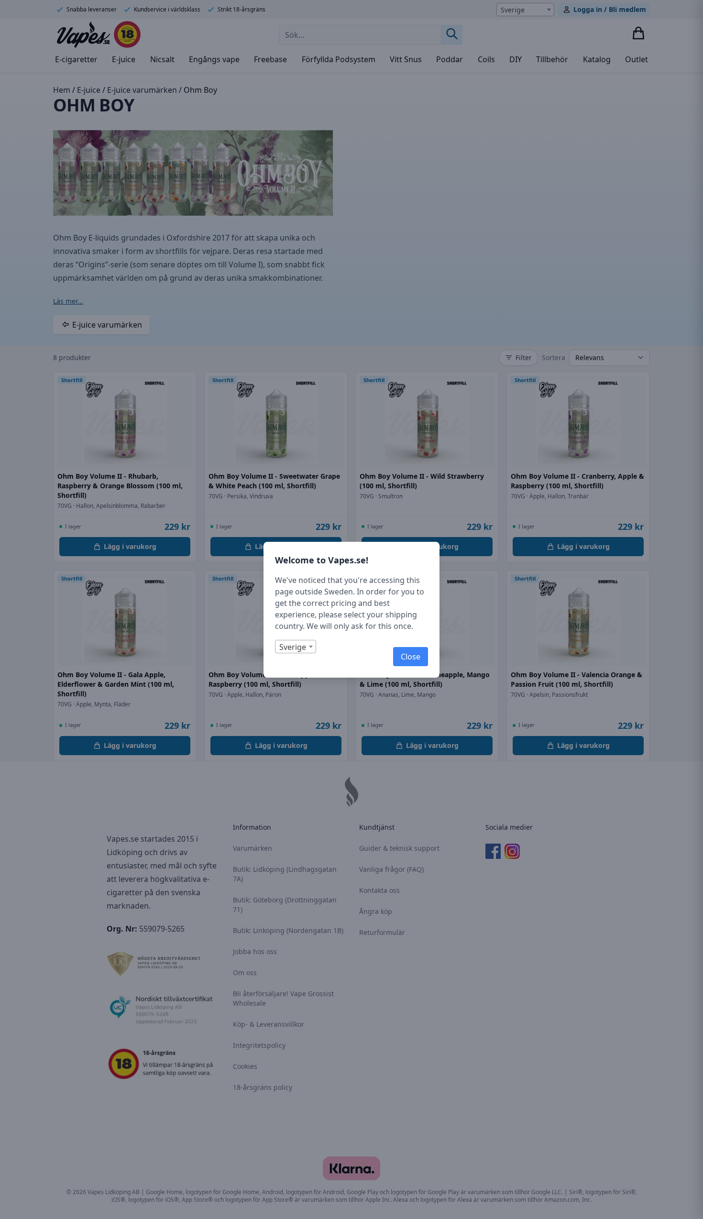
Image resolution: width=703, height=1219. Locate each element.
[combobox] (295, 646)
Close (410, 656)
